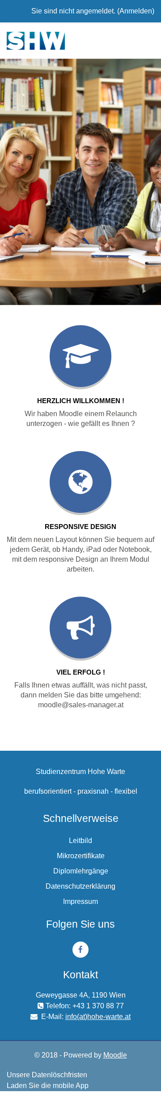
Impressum (80, 901)
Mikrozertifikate (81, 856)
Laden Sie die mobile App (48, 1085)
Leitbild (80, 840)
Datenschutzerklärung (80, 886)
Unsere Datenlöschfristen (47, 1075)
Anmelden (135, 11)
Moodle (115, 1055)
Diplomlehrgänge (80, 871)
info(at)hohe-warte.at (98, 1016)
